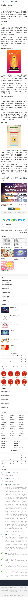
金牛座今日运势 (4, 407)
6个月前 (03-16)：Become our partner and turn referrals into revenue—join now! (16, 474)
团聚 (11, 424)
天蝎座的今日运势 (5, 403)
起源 (2, 415)
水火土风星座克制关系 (6, 395)
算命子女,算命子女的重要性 (7, 230)
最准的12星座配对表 (18, 247)
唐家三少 (21, 415)
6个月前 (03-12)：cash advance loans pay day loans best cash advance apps (16, 555)
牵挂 (11, 417)
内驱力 (12, 431)
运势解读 (21, 419)
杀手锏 (3, 419)
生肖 (18, 599)
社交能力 (21, 424)
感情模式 (21, 428)
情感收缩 (12, 415)
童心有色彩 (13, 422)
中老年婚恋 (4, 424)
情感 (14, 599)
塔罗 (6, 599)
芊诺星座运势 (22, 600)
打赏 (17, 208)
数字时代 (21, 417)
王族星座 (12, 419)
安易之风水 (26, 600)
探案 (20, 435)
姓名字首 (21, 422)
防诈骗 (3, 417)
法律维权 (3, 431)
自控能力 (12, 435)
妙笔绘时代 (13, 426)
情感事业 (3, 435)
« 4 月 (2, 368)
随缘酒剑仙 (8, 224)
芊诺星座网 (14, 1)
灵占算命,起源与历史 (7, 5)
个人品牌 (21, 431)
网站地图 (14, 593)
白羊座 (3, 428)
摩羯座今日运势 (4, 399)
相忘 (20, 426)
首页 (2, 599)
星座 (10, 599)
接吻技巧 (21, 433)
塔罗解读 (12, 428)
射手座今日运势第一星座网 (6, 270)
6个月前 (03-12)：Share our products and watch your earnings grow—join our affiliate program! (16, 567)
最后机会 (12, 433)
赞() (15, 7)
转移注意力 (4, 422)
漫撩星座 (3, 258)
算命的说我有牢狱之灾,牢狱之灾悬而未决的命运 (21, 231)
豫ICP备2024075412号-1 (21, 593)
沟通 (2, 433)
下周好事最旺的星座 (5, 391)
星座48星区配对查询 (5, 247)
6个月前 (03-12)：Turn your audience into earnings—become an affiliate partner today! (16, 561)
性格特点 (4, 426)
